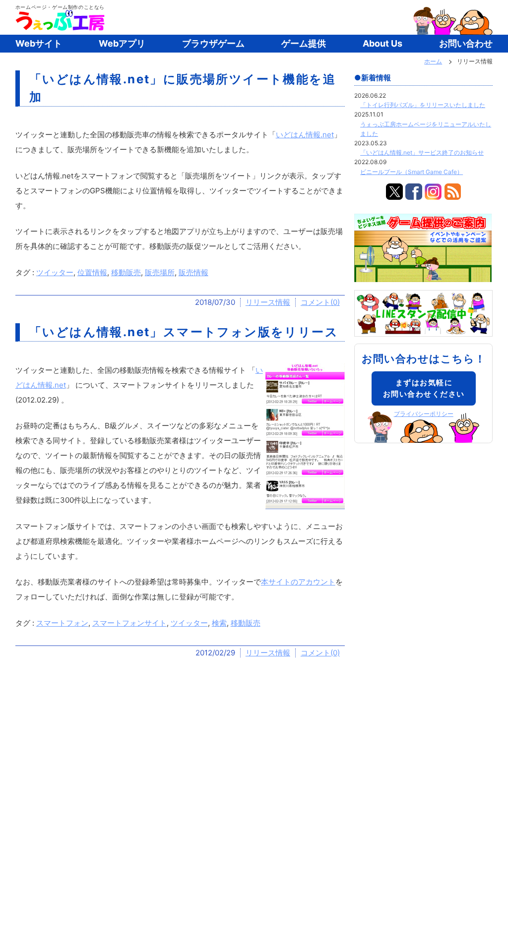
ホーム (433, 61)
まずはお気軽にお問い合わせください (424, 388)
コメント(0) (320, 302)
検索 (219, 623)
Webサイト (38, 43)
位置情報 (92, 272)
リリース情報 (268, 302)
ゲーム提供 (303, 43)
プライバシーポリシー (423, 413)
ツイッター (54, 272)
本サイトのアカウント (298, 581)
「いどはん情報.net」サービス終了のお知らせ (422, 152)
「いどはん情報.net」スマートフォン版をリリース (183, 332)
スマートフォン (62, 623)
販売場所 (160, 272)
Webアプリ (122, 43)
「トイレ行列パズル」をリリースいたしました (422, 105)
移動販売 (126, 272)
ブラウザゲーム (213, 43)
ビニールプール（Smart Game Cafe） (411, 172)
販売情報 (193, 272)
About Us (382, 43)
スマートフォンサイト (129, 623)
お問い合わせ (466, 43)
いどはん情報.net (305, 134)
